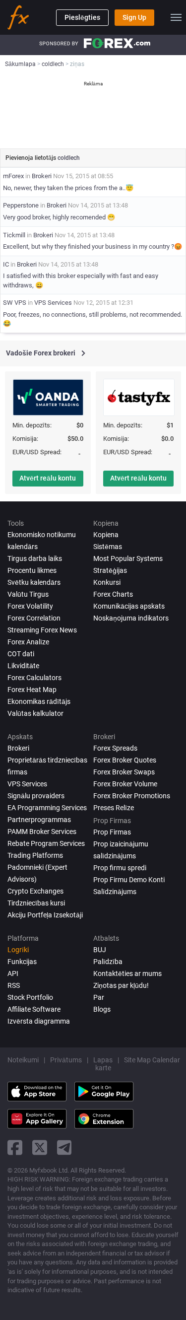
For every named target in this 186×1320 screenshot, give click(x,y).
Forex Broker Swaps (124, 772)
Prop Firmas (112, 832)
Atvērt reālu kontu (47, 478)
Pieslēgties (82, 17)
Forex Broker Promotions (131, 796)
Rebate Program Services (46, 843)
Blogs (102, 1009)
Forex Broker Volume (125, 784)
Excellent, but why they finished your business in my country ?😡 (92, 246)
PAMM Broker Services (41, 831)
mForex (13, 176)
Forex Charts (113, 594)
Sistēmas (107, 547)
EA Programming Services (47, 808)
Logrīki (18, 950)
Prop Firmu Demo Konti (129, 880)
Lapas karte (103, 1064)
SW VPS (14, 302)
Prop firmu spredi (119, 868)
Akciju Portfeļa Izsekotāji (45, 915)
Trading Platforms (35, 855)
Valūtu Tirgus (28, 594)
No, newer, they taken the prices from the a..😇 (68, 188)
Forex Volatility (30, 606)
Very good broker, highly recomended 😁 (59, 217)
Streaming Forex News (42, 630)
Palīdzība (108, 962)
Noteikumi (23, 1060)
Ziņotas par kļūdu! (121, 985)
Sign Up (134, 17)
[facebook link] (14, 1147)
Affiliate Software (34, 1009)
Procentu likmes (32, 570)
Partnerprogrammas (39, 820)
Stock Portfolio (30, 997)
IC (6, 264)
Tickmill (14, 235)
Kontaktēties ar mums (127, 973)
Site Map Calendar (152, 1060)
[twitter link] (39, 1147)
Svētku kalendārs (34, 582)
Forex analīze (28, 642)
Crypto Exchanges (35, 891)
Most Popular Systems (128, 558)
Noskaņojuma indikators (131, 618)
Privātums (66, 1060)
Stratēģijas (110, 570)
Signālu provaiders (35, 796)
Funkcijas (22, 962)
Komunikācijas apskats (129, 606)
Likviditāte (23, 666)
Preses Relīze (113, 808)
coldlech (69, 157)
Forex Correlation (34, 618)
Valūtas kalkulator (35, 713)
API (12, 973)
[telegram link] (64, 1147)
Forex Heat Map (32, 690)
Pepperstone (21, 205)
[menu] (176, 17)
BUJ (99, 950)
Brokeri (42, 176)
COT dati (20, 654)
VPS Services (53, 302)
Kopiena (106, 535)
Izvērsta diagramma (38, 1021)
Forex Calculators (34, 678)
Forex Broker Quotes (124, 760)
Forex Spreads (115, 748)
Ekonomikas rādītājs (38, 701)
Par (98, 997)
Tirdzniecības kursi (36, 903)
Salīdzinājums (114, 892)
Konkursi (107, 582)
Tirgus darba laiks (34, 558)
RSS (13, 985)
